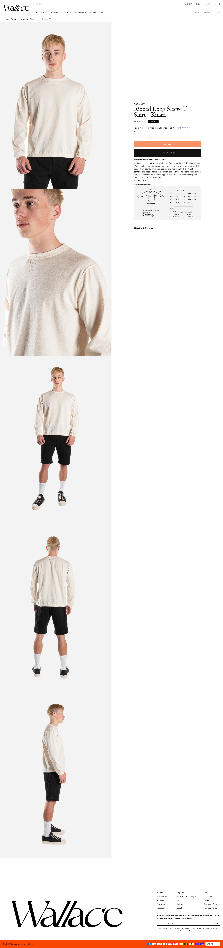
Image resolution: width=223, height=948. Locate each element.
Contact (180, 904)
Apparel (160, 900)
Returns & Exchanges (186, 896)
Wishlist (188, 4)
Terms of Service (212, 904)
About (179, 908)
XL (153, 137)
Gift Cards (208, 896)
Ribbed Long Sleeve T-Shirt (42, 19)
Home (6, 19)
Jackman (24, 19)
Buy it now (167, 153)
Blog (206, 893)
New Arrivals (163, 896)
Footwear (161, 904)
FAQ (178, 900)
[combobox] (104, 4)
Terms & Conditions (191, 928)
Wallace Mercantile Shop (21, 944)
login (209, 5)
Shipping (180, 893)
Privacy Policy (210, 908)
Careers (207, 900)
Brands (14, 19)
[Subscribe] (216, 924)
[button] (218, 4)
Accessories (162, 908)
